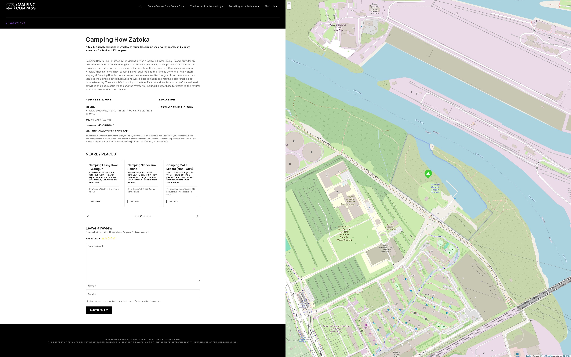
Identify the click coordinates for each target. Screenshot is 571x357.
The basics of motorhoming (205, 6)
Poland (163, 106)
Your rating (92, 238)
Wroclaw (188, 106)
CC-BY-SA (566, 356)
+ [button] (289, 3)
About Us (270, 6)
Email (90, 294)
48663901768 (106, 125)
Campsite (95, 201)
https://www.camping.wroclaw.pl (109, 130)
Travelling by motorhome (243, 6)
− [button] (289, 7)
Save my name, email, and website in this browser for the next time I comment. (125, 301)
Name (90, 286)
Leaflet (528, 356)
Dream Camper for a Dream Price (166, 6)
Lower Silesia (175, 106)
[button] (139, 6)
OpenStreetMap (547, 356)
